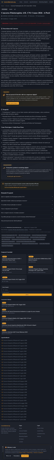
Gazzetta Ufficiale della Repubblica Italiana (18, 229)
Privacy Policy (40, 428)
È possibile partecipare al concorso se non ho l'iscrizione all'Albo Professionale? (18, 216)
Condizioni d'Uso (41, 433)
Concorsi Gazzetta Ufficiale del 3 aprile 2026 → (16, 187)
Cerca (27, 294)
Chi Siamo (21, 439)
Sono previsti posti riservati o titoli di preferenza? (11, 220)
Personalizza (17, 455)
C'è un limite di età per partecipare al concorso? (11, 204)
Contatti (51, 2)
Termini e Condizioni (38, 452)
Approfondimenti (33, 2)
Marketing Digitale (43, 2)
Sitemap (39, 436)
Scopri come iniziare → (12, 103)
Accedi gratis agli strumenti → (14, 176)
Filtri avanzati (6, 292)
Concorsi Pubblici (23, 430)
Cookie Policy (40, 430)
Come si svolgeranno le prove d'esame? (9, 208)
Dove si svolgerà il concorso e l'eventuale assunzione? (12, 212)
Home (21, 2)
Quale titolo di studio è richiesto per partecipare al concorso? (14, 200)
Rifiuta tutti (8, 455)
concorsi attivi (46, 23)
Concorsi (26, 2)
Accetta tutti (25, 455)
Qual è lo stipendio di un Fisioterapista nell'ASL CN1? (13, 196)
